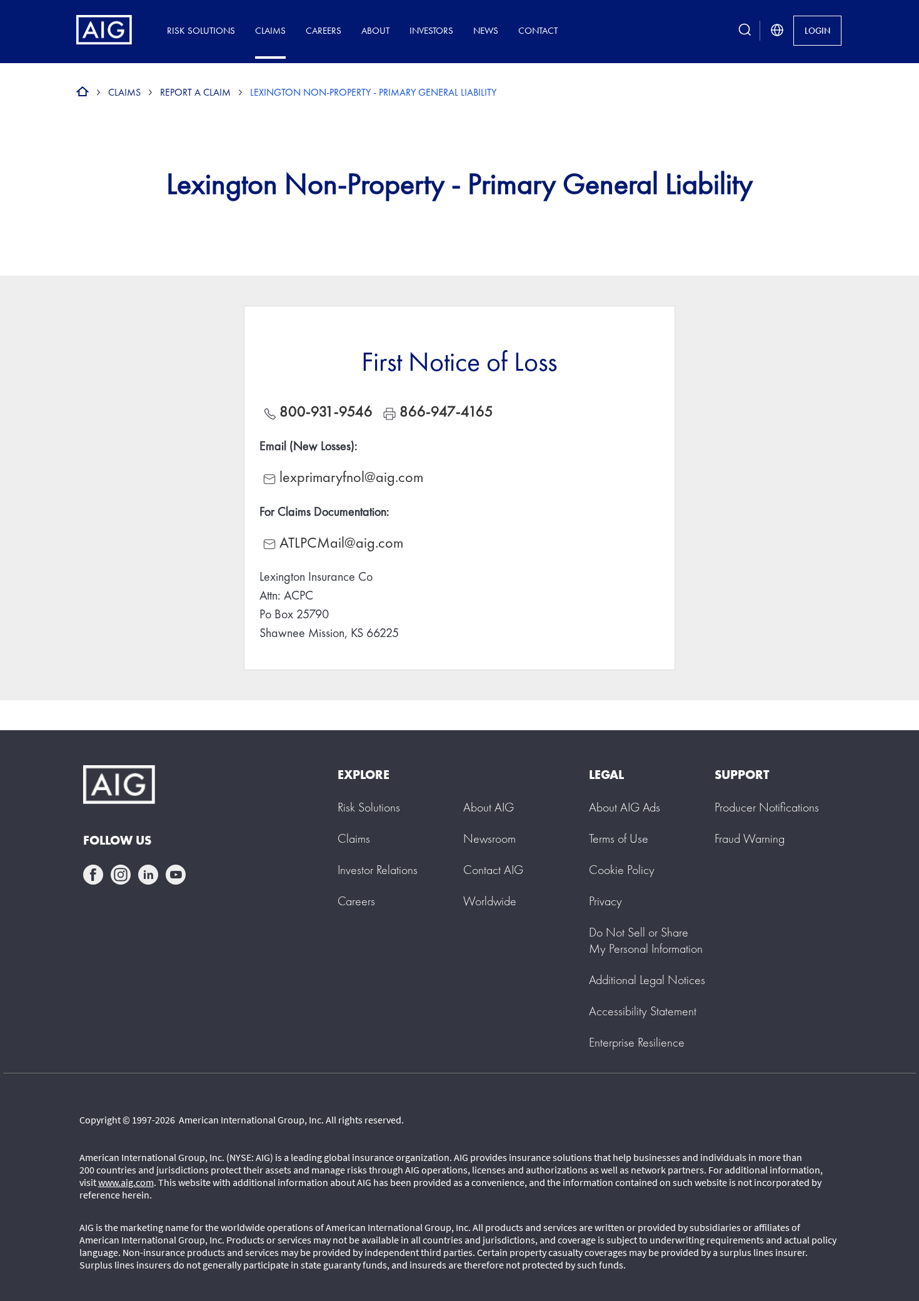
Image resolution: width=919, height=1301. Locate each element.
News (485, 30)
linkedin (148, 875)
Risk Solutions (201, 30)
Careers (323, 30)
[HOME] (82, 92)
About (375, 30)
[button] (646, 940)
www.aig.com (126, 1182)
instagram (121, 875)
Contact (538, 30)
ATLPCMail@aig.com (341, 542)
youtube (176, 875)
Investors (431, 30)
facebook (93, 875)
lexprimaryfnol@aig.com (351, 476)
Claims (270, 30)
